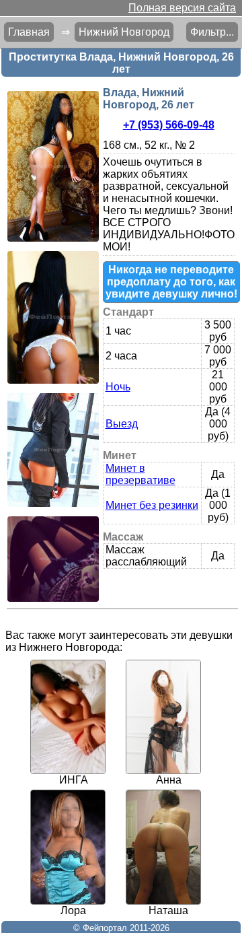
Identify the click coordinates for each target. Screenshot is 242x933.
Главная (29, 32)
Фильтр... (212, 32)
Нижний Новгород (124, 32)
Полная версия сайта (182, 7)
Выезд (122, 423)
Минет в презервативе (140, 474)
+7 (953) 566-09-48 (168, 125)
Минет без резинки (152, 505)
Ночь (118, 386)
